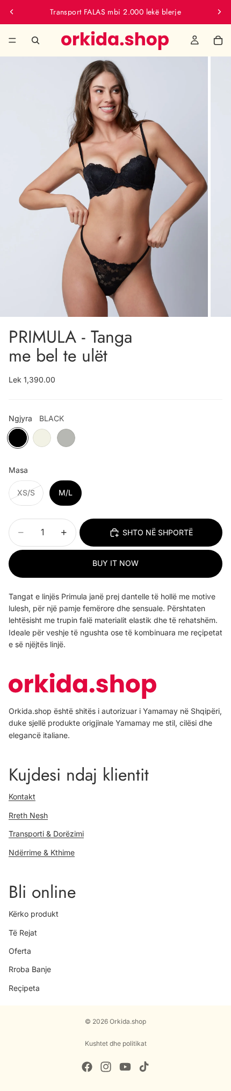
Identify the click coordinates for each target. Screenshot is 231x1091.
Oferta (20, 950)
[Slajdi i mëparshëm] (12, 12)
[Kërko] (35, 40)
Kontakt (22, 796)
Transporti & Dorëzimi (46, 833)
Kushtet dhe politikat (116, 1043)
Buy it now (115, 563)
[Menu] (12, 40)
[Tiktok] (144, 1066)
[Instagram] (105, 1066)
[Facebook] (87, 1066)
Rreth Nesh (28, 814)
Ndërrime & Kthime (42, 851)
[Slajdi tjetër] (219, 12)
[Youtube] (125, 1066)
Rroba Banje (30, 969)
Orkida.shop (128, 1021)
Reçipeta (24, 987)
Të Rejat (23, 932)
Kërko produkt (34, 913)
